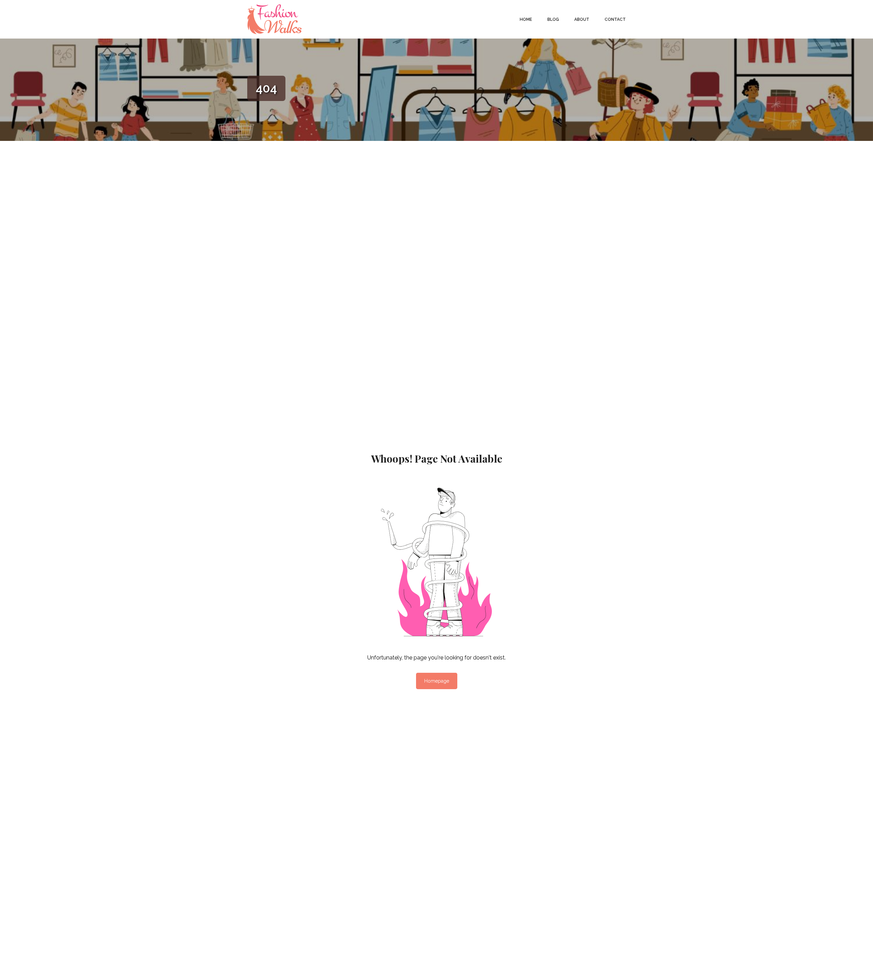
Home (526, 19)
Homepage (436, 681)
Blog (553, 19)
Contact (615, 19)
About (581, 19)
